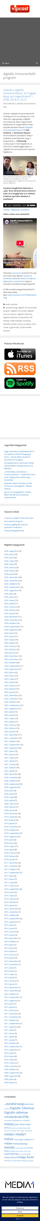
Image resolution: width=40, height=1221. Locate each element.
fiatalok (6, 320)
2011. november (11, 1017)
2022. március (10, 725)
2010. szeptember (12, 1046)
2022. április (9, 721)
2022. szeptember (12, 705)
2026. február (10, 570)
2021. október (10, 741)
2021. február (10, 767)
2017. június (9, 879)
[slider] (33, 205)
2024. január (9, 653)
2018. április (9, 849)
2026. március (10, 567)
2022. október (10, 702)
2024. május (9, 639)
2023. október (10, 662)
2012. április (9, 1007)
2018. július (9, 839)
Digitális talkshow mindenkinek (16, 317)
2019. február (10, 820)
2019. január (9, 823)
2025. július (9, 593)
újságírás (30, 1161)
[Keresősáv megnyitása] (37, 63)
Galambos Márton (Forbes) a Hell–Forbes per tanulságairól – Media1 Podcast (18, 486)
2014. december (11, 938)
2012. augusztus (11, 1000)
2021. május (9, 758)
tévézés (19, 1161)
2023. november (11, 659)
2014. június (9, 948)
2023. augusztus (11, 669)
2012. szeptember (12, 997)
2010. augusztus (11, 1049)
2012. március (10, 1010)
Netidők (6, 324)
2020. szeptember (12, 784)
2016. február (10, 902)
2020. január (9, 810)
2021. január (9, 771)
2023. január (9, 692)
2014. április (9, 951)
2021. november (11, 738)
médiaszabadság (19, 1143)
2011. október (10, 1020)
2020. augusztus (11, 787)
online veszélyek (24, 324)
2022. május (9, 718)
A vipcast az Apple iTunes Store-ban (18, 518)
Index (20, 1120)
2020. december (11, 774)
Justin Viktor (19, 1124)
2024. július (9, 633)
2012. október (10, 994)
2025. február (10, 610)
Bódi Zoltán (29, 1104)
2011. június (9, 1033)
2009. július (9, 1079)
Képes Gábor (27, 1128)
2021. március (10, 764)
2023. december (11, 656)
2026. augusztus (11, 551)
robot (25, 1151)
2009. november (11, 1066)
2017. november (11, 866)
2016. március (10, 899)
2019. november (11, 817)
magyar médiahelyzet (26, 1131)
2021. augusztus (11, 748)
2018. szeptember (12, 833)
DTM (25, 1117)
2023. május (9, 679)
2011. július (9, 1030)
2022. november (11, 698)
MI (33, 1139)
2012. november (11, 990)
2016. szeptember (12, 889)
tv (12, 1161)
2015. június (9, 928)
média (8, 1143)
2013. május (9, 974)
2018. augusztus (11, 836)
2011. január (9, 1040)
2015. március (10, 931)
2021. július (9, 751)
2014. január (9, 958)
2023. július (9, 672)
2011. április (9, 1036)
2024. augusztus (11, 630)
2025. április (9, 603)
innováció (26, 1120)
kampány (27, 320)
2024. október (10, 623)
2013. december (11, 961)
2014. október (10, 941)
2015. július (9, 925)
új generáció (14, 327)
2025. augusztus (11, 590)
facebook (15, 1120)
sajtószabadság (11, 1153)
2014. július (9, 944)
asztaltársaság (11, 307)
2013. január (9, 984)
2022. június (9, 715)
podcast (14, 304)
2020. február (10, 807)
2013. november (11, 964)
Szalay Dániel (10, 1157)
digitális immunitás (19, 311)
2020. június (9, 794)
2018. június (9, 843)
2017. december (11, 863)
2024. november (11, 620)
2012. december (11, 987)
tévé (15, 1161)
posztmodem (20, 1151)
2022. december (11, 695)
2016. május (9, 895)
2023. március (10, 685)
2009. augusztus (11, 1076)
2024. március (10, 646)
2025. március (10, 607)
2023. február (10, 689)
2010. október (10, 1043)
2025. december (11, 577)
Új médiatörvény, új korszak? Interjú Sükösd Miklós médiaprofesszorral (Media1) (19, 466)
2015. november (11, 912)
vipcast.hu (17, 273)
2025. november (11, 580)
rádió (29, 1151)
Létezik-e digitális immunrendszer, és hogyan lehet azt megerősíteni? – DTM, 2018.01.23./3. (19, 94)
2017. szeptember (12, 872)
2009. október (10, 1069)
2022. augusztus (11, 708)
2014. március (10, 954)
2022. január (9, 731)
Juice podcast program (13, 521)
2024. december (11, 616)
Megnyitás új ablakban (20, 209)
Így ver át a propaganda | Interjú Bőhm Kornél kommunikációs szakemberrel (17, 495)
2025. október (10, 584)
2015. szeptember (12, 918)
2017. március (10, 885)
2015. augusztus (11, 922)
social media (21, 1154)
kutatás (20, 1128)
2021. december (11, 735)
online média (24, 1148)
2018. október (10, 830)
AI (4, 1104)
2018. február (10, 856)
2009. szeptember (12, 1072)
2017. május (9, 882)
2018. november (11, 826)
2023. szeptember (12, 666)
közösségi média (15, 1131)
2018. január (9, 859)
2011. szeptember (12, 1023)
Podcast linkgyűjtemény (14, 530)
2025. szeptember (12, 587)
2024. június (9, 636)
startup (28, 1154)
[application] (20, 205)
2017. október (10, 869)
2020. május (9, 797)
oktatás (14, 324)
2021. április (9, 761)
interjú (8, 1124)
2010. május (9, 1059)
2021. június (9, 754)
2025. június (9, 597)
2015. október (10, 915)
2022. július (9, 712)
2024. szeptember (12, 626)
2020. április (9, 800)
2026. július (9, 554)
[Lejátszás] (6, 205)
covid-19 (7, 1109)
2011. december (11, 1013)
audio (8, 304)
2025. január (9, 613)
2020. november (11, 777)
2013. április (9, 977)
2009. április (9, 1082)
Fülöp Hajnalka (16, 320)
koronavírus (13, 1128)
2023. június (9, 675)
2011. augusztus (11, 1027)
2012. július (9, 1004)
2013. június (9, 971)
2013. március (10, 981)
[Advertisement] (20, 39)
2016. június (9, 892)
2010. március (10, 1063)
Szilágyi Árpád (25, 1157)
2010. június (9, 1056)
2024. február (10, 649)
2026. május (9, 561)
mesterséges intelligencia (23, 1139)
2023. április (9, 682)
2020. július (9, 790)
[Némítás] (28, 205)
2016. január (9, 905)
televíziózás (8, 1161)
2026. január (9, 574)
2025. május (9, 600)
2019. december (11, 813)
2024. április (9, 643)
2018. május (9, 846)
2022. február (10, 728)
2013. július (9, 967)
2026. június (9, 557)
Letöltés (6, 209)
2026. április (9, 564)
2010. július (9, 1053)
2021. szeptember (12, 744)
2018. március (10, 853)
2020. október (10, 780)
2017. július (9, 876)
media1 (9, 1134)
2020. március (10, 803)
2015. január (9, 935)
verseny (25, 1161)
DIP (31, 317)
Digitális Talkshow (24, 314)
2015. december (11, 908)
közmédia (7, 1131)
